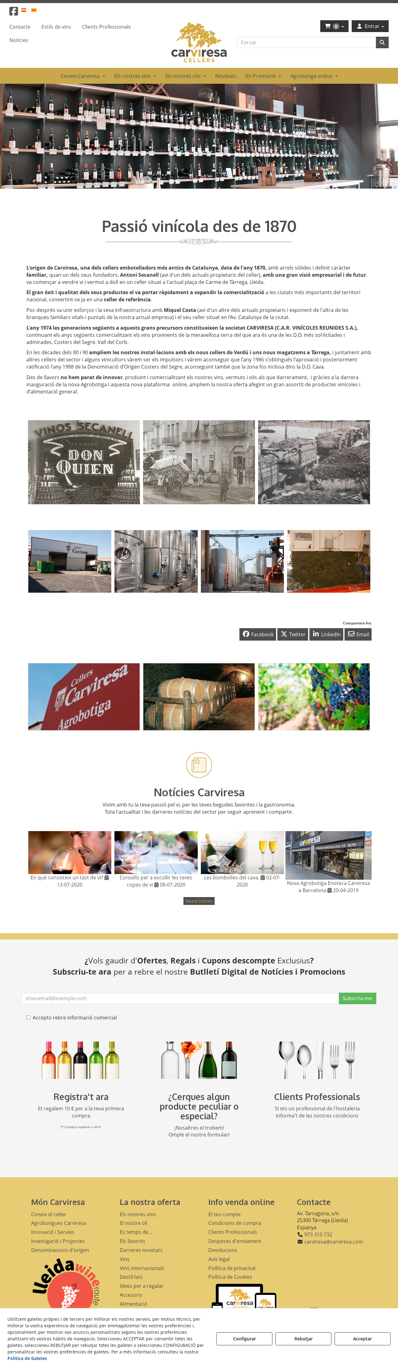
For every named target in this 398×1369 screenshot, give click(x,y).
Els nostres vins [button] (138, 1214)
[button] (13, 13)
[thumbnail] (84, 697)
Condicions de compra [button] (234, 1223)
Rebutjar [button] (303, 1339)
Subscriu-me (357, 998)
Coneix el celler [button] (48, 1214)
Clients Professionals (317, 1096)
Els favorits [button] (132, 1241)
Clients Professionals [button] (232, 1232)
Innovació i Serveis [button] (52, 1232)
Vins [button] (125, 1259)
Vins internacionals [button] (142, 1268)
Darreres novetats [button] (141, 1250)
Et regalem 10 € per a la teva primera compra (81, 1112)
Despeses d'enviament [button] (234, 1241)
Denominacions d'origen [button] (60, 1250)
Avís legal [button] (219, 1259)
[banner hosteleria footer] (317, 1060)
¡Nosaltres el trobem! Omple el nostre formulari (199, 1131)
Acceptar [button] (362, 1339)
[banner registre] (81, 1060)
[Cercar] (382, 42)
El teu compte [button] (224, 1214)
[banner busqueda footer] (199, 1060)
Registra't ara (81, 1096)
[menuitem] (27, 9)
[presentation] (37, 463)
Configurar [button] (244, 1339)
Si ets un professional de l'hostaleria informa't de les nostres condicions (317, 1112)
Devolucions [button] (222, 1250)
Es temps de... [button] (136, 1232)
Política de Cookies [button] (230, 1276)
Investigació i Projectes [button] (58, 1241)
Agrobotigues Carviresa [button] (58, 1223)
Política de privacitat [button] (232, 1268)
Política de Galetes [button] (27, 1358)
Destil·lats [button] (131, 1276)
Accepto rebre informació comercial (75, 1017)
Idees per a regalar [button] (142, 1285)
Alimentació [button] (133, 1304)
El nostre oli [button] (133, 1223)
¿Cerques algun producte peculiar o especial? (199, 1106)
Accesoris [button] (131, 1294)
